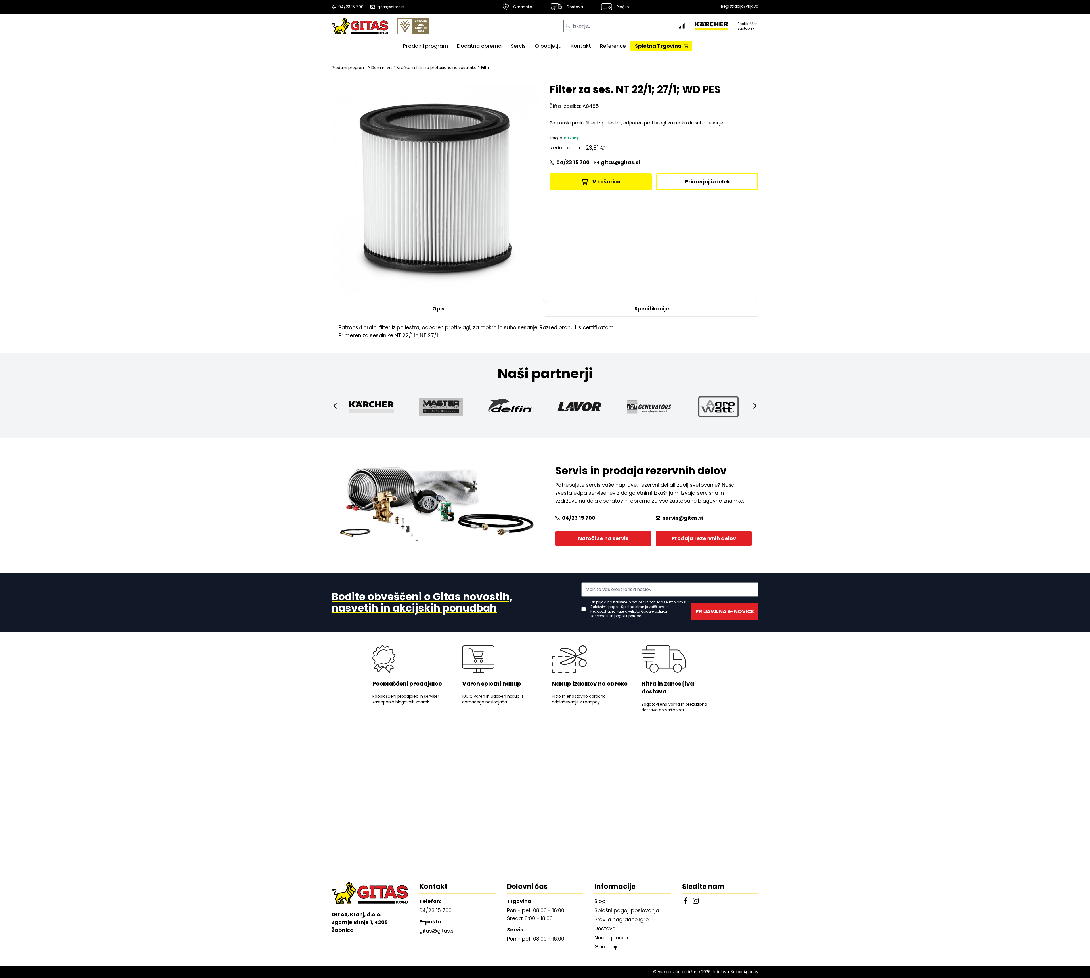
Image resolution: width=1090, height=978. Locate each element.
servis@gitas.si (683, 517)
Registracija (732, 6)
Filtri (485, 67)
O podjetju (548, 45)
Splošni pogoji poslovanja (626, 910)
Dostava (575, 7)
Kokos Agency (744, 972)
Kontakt (581, 45)
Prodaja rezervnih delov (704, 538)
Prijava (752, 6)
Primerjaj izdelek (707, 181)
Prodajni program (425, 45)
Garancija (522, 7)
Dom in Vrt (381, 67)
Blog (599, 901)
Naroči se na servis (603, 538)
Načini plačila (611, 937)
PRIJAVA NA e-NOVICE (724, 611)
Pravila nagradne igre (621, 919)
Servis (518, 45)
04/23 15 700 (351, 7)
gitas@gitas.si (390, 7)
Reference (613, 45)
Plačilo (623, 7)
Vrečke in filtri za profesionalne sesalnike (437, 67)
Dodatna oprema (479, 45)
